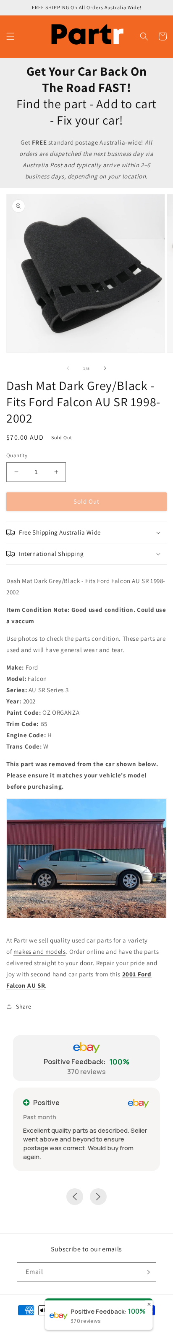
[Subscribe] (146, 1272)
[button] (10, 36)
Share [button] (23, 1006)
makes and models (39, 951)
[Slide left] (68, 368)
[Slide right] (105, 368)
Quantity (16, 455)
